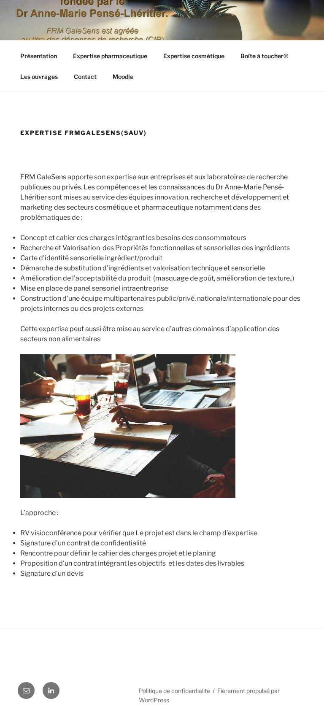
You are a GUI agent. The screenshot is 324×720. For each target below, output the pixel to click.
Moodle (123, 76)
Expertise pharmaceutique (110, 55)
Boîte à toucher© (264, 55)
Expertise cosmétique (193, 55)
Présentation (38, 55)
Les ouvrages (39, 76)
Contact (85, 76)
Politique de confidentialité (174, 690)
